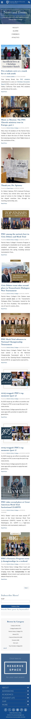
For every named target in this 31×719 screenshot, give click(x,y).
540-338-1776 (10, 715)
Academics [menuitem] (7, 694)
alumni (16, 634)
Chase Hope (10, 188)
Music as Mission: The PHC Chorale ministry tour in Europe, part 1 (13, 122)
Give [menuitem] (4, 701)
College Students (15, 628)
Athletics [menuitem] (15, 37)
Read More (4, 91)
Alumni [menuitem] (15, 31)
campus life (15, 625)
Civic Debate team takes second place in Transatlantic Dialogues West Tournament (15, 288)
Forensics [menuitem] (15, 34)
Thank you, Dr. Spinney (11, 185)
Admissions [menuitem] (8, 691)
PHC (15, 643)
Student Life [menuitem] (8, 698)
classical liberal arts (15, 637)
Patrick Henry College (12, 128)
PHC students (25, 79)
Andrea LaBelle (10, 76)
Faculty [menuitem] (15, 27)
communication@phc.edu (19, 715)
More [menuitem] (5, 705)
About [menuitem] (5, 687)
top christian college (15, 646)
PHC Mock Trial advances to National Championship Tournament (13, 342)
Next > (26, 588)
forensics (15, 640)
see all (5, 648)
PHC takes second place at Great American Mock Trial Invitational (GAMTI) (15, 504)
